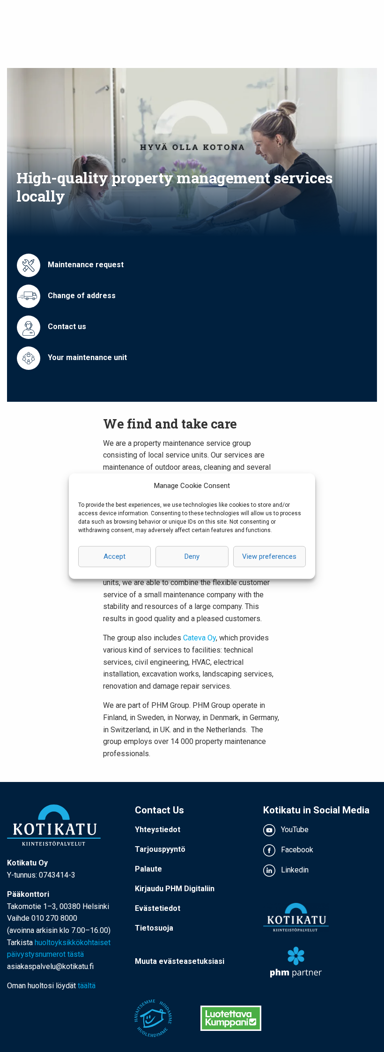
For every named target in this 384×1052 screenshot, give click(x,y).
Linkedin (294, 869)
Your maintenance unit (86, 357)
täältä (87, 985)
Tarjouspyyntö (160, 849)
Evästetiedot (157, 908)
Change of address (81, 295)
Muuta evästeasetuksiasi (179, 961)
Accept (114, 556)
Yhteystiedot (157, 829)
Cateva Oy (199, 637)
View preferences (269, 556)
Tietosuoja (154, 928)
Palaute (148, 868)
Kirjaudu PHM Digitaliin (174, 888)
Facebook (296, 849)
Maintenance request (85, 264)
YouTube (294, 829)
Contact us (66, 326)
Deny (192, 556)
